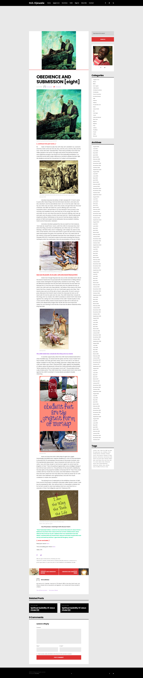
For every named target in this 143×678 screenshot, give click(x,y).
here (47, 543)
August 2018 (96, 343)
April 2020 (95, 301)
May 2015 (95, 425)
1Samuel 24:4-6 (39, 560)
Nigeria (95, 121)
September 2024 (97, 194)
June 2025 (95, 176)
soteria (95, 127)
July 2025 (95, 173)
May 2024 (95, 203)
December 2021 (97, 264)
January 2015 (96, 433)
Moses (103, 461)
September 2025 (97, 169)
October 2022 (96, 243)
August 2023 (96, 222)
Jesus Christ (58, 558)
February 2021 (96, 284)
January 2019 (96, 333)
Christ (109, 452)
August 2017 (96, 368)
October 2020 (96, 293)
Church (94, 455)
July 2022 (95, 249)
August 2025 (96, 171)
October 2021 (96, 268)
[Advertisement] (71, 17)
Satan (104, 465)
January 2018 (96, 358)
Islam (94, 107)
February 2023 (96, 234)
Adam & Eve (102, 450)
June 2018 (95, 347)
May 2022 (95, 253)
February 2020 (96, 305)
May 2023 (95, 228)
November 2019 (97, 312)
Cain (101, 452)
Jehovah (99, 460)
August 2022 (96, 247)
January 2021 (96, 287)
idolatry (110, 458)
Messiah (100, 461)
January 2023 (96, 236)
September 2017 (97, 366)
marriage (95, 113)
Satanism (107, 465)
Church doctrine (97, 94)
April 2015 (95, 427)
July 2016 (95, 395)
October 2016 (96, 389)
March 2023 (96, 232)
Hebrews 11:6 (44, 562)
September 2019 (97, 316)
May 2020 (95, 299)
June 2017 (95, 372)
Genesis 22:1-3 (66, 560)
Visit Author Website (53, 590)
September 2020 (97, 295)
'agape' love (96, 79)
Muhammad (107, 461)
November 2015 (97, 412)
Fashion (95, 100)
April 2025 (95, 180)
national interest (97, 117)
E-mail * (61, 646)
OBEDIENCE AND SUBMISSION (65, 562)
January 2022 (96, 261)
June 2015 (95, 423)
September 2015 (97, 416)
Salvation (100, 465)
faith (63, 560)
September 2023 (97, 220)
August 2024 (96, 197)
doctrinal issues (107, 456)
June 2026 (95, 150)
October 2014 (96, 439)
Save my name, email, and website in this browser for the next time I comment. (55, 653)
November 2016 (97, 387)
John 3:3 (54, 562)
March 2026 (96, 157)
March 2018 (95, 354)
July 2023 (95, 224)
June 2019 (95, 322)
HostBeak (37, 673)
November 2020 (97, 291)
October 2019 (96, 314)
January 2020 (96, 307)
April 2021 (95, 280)
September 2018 (97, 341)
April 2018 (95, 351)
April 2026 (95, 155)
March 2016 (95, 404)
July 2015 (95, 420)
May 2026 (95, 153)
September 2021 (97, 270)
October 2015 (96, 414)
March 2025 (96, 182)
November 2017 (97, 362)
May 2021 (95, 278)
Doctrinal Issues (97, 96)
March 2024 (96, 207)
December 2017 (97, 360)
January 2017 (96, 383)
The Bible (73, 562)
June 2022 (95, 251)
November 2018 (97, 337)
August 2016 (96, 393)
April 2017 (95, 377)
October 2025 (96, 167)
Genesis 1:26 (95, 458)
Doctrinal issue (100, 456)
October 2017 (96, 364)
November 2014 (97, 437)
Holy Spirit (106, 458)
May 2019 (95, 324)
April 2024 (95, 205)
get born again (39, 562)
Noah (58, 562)
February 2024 (96, 209)
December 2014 (97, 435)
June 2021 (95, 276)
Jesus (103, 460)
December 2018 (97, 335)
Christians (108, 453)
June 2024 (95, 201)
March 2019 (95, 328)
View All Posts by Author (41, 590)
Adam (98, 450)
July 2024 (95, 199)
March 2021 (95, 282)
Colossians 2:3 (106, 455)
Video (94, 134)
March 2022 (96, 257)
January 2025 (96, 186)
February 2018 (96, 356)
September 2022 (97, 245)
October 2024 (96, 192)
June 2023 (95, 226)
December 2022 (97, 238)
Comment (38, 627)
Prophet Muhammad (103, 463)
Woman (95, 136)
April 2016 (95, 402)
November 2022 (97, 241)
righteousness (95, 465)
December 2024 (97, 188)
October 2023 (96, 218)
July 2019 (95, 320)
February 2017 (96, 381)
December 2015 (97, 410)
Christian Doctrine (46, 558)
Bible (37, 558)
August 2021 (96, 272)
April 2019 (95, 326)
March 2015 (95, 429)
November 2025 (97, 165)
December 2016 (97, 385)
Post (94, 125)
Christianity (53, 558)
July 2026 (95, 148)
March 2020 (96, 303)
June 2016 (95, 397)
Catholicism (96, 88)
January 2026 (96, 161)
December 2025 (97, 163)
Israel (97, 460)
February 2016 (96, 406)
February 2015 (96, 431)
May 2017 (95, 374)
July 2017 (95, 370)
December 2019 (97, 310)
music (94, 115)
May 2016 (95, 400)
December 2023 (97, 213)
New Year (95, 119)
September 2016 (97, 391)
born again (41, 558)
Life (94, 111)
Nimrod (94, 463)
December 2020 (97, 289)
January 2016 (96, 408)
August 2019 (96, 318)
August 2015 (96, 418)
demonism (95, 456)
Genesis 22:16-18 (73, 560)
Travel (94, 132)
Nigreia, (95, 123)
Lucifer (96, 461)
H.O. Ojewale (36, 3)
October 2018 (96, 339)
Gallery (95, 102)
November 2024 (97, 190)
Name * (38, 646)
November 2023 (97, 215)
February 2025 (96, 184)
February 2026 (96, 159)
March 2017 (95, 379)
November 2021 (97, 266)
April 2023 (95, 230)
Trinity (106, 466)
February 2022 (96, 259)
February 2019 (96, 331)
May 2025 (95, 178)
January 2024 (96, 211)
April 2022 (95, 255)
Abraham (44, 560)
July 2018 (95, 345)
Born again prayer (96, 452)
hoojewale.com (97, 104)
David (60, 560)
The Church (102, 466)
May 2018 (95, 349)
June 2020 (95, 297)
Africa (94, 81)
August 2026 (96, 146)
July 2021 (95, 274)
